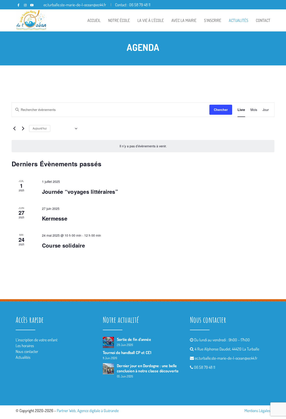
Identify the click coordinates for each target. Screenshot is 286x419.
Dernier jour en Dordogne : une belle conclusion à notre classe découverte (148, 368)
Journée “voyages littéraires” (80, 191)
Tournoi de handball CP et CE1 (127, 352)
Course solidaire (63, 245)
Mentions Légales (257, 410)
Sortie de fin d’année (134, 339)
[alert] (143, 146)
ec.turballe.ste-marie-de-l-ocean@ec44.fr (226, 358)
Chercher (221, 109)
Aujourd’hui (40, 128)
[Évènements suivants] (23, 128)
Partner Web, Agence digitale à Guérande (88, 410)
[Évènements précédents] (14, 128)
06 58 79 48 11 (204, 367)
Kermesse (54, 218)
